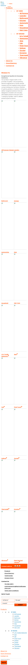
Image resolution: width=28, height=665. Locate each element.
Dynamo (23, 53)
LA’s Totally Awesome (5, 355)
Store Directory (11, 63)
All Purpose (17, 614)
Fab (21, 43)
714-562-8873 (9, 584)
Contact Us (10, 66)
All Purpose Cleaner (7, 150)
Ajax (21, 41)
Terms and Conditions (12, 591)
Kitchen (23, 20)
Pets (21, 25)
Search (4, 662)
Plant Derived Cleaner (18, 561)
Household (4, 303)
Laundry (23, 16)
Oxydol (22, 50)
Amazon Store (9, 578)
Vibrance (23, 58)
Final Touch (17, 407)
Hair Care (24, 30)
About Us (9, 61)
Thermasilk (4, 509)
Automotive (5, 252)
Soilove (23, 48)
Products (9, 8)
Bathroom (24, 18)
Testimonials (9, 576)
